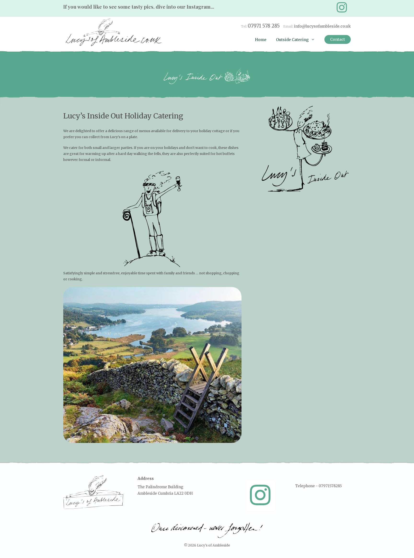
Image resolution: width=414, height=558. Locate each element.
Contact (337, 39)
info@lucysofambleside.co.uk (322, 26)
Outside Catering (292, 39)
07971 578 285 (264, 26)
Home (260, 39)
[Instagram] (341, 7)
